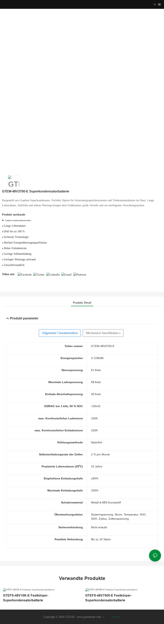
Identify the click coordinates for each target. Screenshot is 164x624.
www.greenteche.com (89, 616)
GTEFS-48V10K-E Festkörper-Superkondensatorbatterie (25, 598)
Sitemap (115, 616)
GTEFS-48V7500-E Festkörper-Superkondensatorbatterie (108, 598)
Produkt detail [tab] (82, 302)
